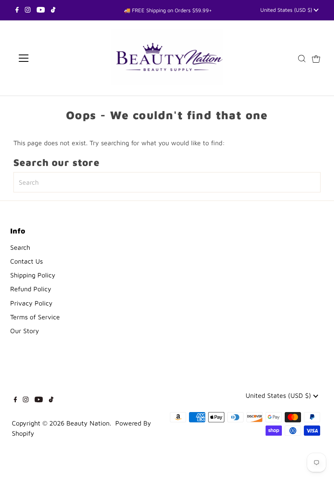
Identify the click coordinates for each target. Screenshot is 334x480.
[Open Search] (302, 58)
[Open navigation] (49, 58)
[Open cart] (316, 58)
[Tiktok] (53, 10)
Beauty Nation (88, 423)
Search (20, 247)
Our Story (24, 330)
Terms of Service (35, 317)
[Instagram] (28, 10)
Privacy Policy (31, 303)
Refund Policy (30, 288)
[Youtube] (41, 10)
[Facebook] (17, 10)
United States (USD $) (287, 10)
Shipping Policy (32, 275)
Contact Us (26, 261)
